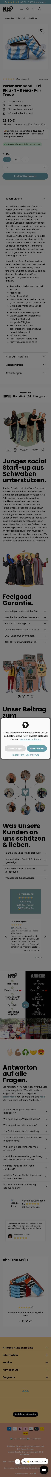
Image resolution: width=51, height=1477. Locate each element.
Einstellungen (15, 748)
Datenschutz (32, 754)
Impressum (18, 754)
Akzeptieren (37, 748)
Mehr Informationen (30, 739)
